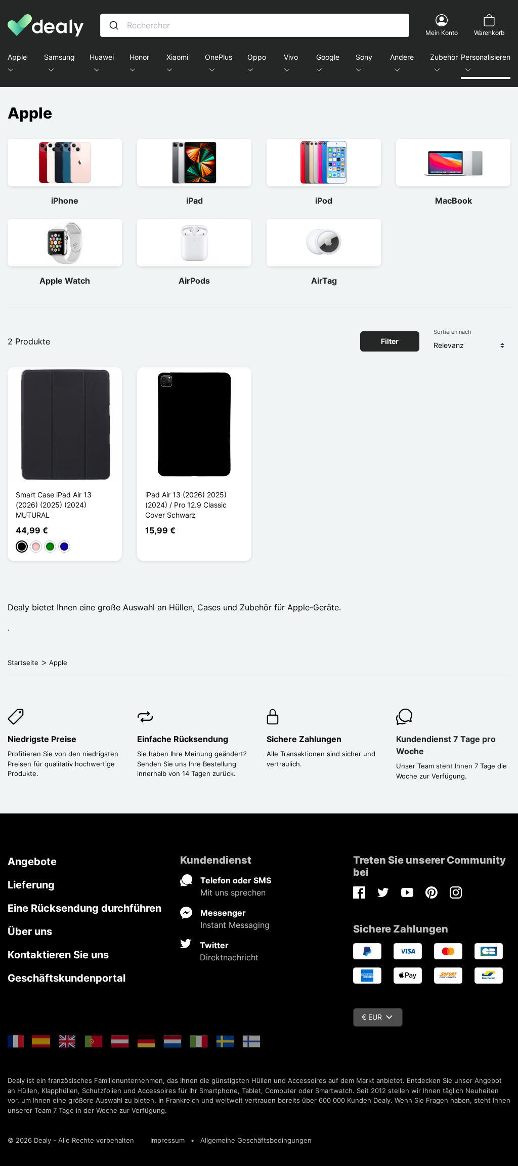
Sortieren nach (452, 331)
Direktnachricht (229, 957)
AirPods (194, 281)
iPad (194, 201)
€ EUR (372, 1017)
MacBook (453, 201)
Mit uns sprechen (233, 892)
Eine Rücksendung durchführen (84, 908)
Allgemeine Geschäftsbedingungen (256, 1140)
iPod (323, 201)
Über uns (30, 931)
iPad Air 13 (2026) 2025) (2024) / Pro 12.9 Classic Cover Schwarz (186, 504)
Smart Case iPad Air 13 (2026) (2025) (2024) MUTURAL (54, 504)
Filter (390, 341)
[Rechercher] (114, 25)
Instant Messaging (235, 925)
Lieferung (31, 885)
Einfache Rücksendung (182, 739)
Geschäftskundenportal (66, 978)
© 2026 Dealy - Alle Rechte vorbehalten (71, 1140)
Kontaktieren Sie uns (58, 955)
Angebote (32, 862)
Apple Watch (64, 281)
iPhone (64, 201)
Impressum (167, 1140)
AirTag (324, 281)
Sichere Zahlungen (304, 739)
